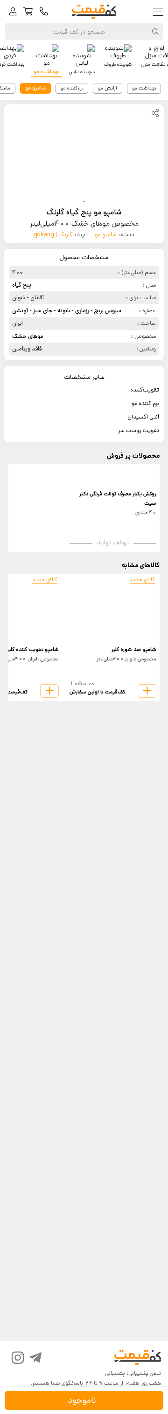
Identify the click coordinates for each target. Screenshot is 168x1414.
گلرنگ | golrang (53, 234)
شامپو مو (106, 234)
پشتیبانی (115, 1373)
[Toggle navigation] (160, 12)
